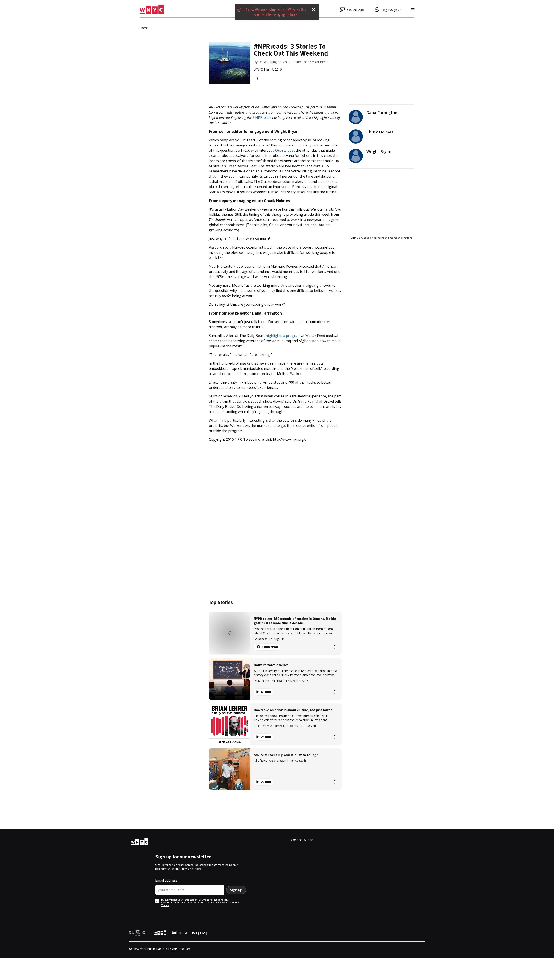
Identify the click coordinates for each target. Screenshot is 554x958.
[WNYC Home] (152, 9)
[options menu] (257, 78)
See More (195, 869)
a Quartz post (283, 150)
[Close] (314, 9)
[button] (275, 633)
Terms (165, 905)
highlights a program (283, 335)
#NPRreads (262, 117)
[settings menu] (412, 9)
